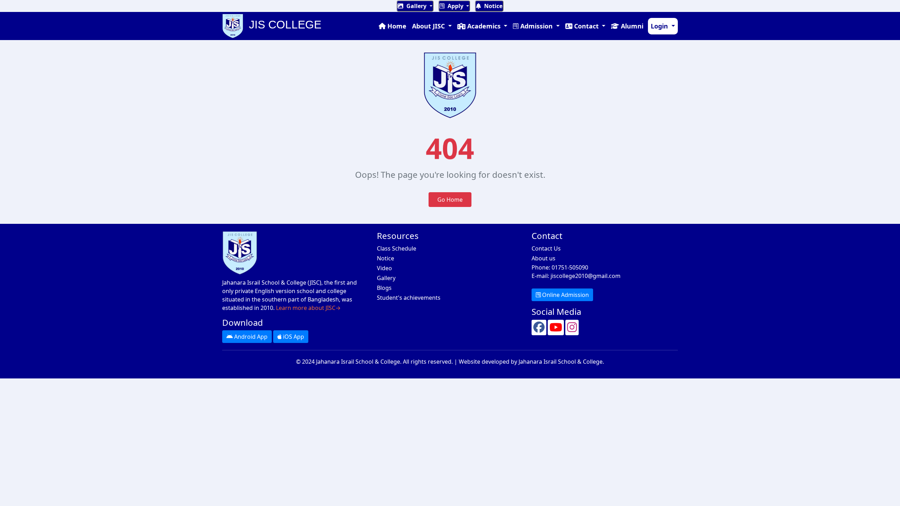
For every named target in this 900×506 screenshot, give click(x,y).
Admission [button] (536, 26)
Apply (455, 6)
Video (384, 268)
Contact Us (546, 248)
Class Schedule (396, 248)
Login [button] (660, 26)
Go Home (450, 199)
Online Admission (565, 295)
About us (543, 258)
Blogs (384, 288)
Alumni (631, 26)
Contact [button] (586, 26)
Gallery (416, 6)
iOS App (293, 336)
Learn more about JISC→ (308, 308)
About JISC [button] (429, 26)
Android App (250, 336)
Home (396, 26)
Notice (492, 6)
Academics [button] (483, 26)
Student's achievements (409, 297)
